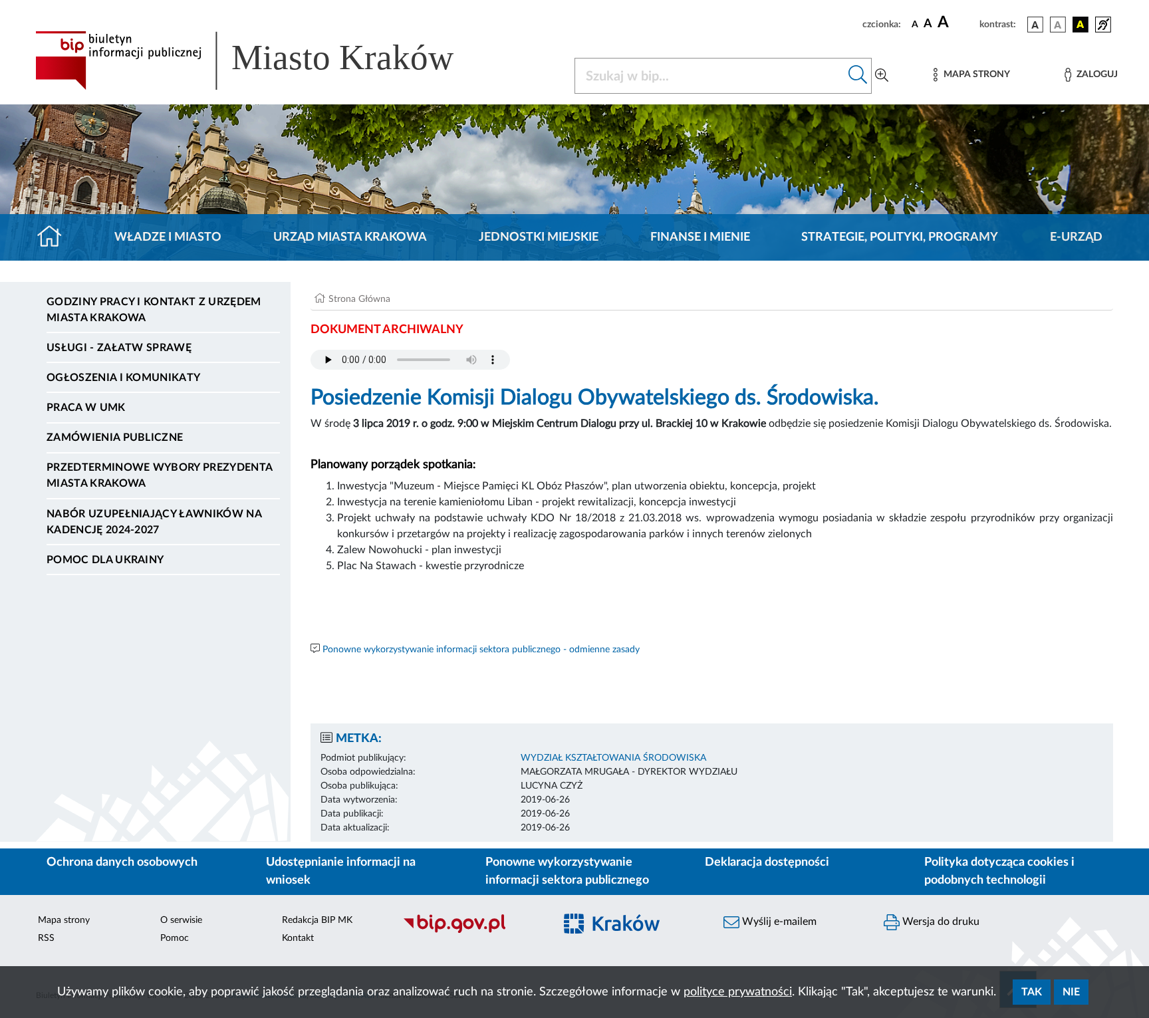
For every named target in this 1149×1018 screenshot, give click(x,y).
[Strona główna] (55, 237)
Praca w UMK (86, 407)
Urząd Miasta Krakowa (350, 237)
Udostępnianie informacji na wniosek (341, 871)
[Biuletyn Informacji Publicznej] (472, 932)
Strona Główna (359, 299)
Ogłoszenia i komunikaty (123, 377)
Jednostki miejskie (538, 237)
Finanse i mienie (700, 237)
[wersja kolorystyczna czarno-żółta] (1080, 25)
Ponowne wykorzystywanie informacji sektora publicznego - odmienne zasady (481, 649)
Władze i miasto (167, 237)
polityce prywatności (738, 992)
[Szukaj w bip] (858, 76)
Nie (1071, 992)
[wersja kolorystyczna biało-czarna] (1058, 25)
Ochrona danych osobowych (122, 862)
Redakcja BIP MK (317, 920)
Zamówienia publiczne (115, 437)
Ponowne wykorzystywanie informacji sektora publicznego (567, 871)
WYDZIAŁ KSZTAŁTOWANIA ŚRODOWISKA (613, 758)
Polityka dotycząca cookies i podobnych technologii (999, 871)
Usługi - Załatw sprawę (119, 347)
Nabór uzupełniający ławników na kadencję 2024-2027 (154, 522)
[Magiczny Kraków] (632, 932)
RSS (46, 938)
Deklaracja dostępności (767, 862)
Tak (1031, 992)
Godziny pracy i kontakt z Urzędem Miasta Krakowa (154, 310)
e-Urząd (1076, 237)
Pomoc (174, 938)
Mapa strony (64, 920)
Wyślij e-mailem (778, 921)
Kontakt (298, 938)
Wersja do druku (939, 921)
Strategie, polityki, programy (899, 237)
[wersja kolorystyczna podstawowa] (1035, 25)
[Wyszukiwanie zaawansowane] (881, 75)
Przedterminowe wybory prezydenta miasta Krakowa (159, 475)
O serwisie (181, 920)
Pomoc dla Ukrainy (105, 560)
